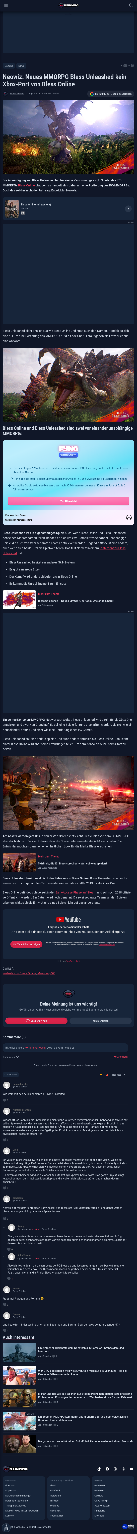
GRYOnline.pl (101, 1500)
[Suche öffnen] (131, 5)
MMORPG (25, 208)
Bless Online (26, 185)
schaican (36, 1229)
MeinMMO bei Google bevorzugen (113, 94)
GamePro (99, 1490)
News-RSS (55, 1510)
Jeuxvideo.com (102, 1505)
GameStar (99, 1485)
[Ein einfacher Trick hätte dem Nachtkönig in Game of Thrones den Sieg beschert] (19, 1352)
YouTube (54, 1505)
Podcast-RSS (57, 1515)
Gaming (9, 66)
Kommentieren (101, 1021)
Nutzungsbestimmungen (18, 1495)
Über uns (10, 1485)
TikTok (53, 1485)
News (21, 66)
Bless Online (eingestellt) (36, 204)
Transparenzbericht (15, 1505)
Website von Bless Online (19, 973)
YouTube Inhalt (73, 961)
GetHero (98, 1495)
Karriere (9, 1515)
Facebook (55, 1490)
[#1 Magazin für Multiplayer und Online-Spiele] (68, 5)
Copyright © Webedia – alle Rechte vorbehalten (27, 1527)
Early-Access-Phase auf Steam (75, 892)
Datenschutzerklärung (107, 945)
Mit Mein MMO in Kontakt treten (22, 1510)
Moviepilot (99, 1515)
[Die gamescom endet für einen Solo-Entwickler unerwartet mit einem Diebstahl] (19, 1444)
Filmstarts (99, 1510)
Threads (54, 1500)
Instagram (55, 1495)
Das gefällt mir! (39, 1021)
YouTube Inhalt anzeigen (26, 944)
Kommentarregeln (35, 1047)
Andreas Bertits (17, 94)
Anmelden (122, 1056)
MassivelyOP (46, 973)
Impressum (11, 1490)
